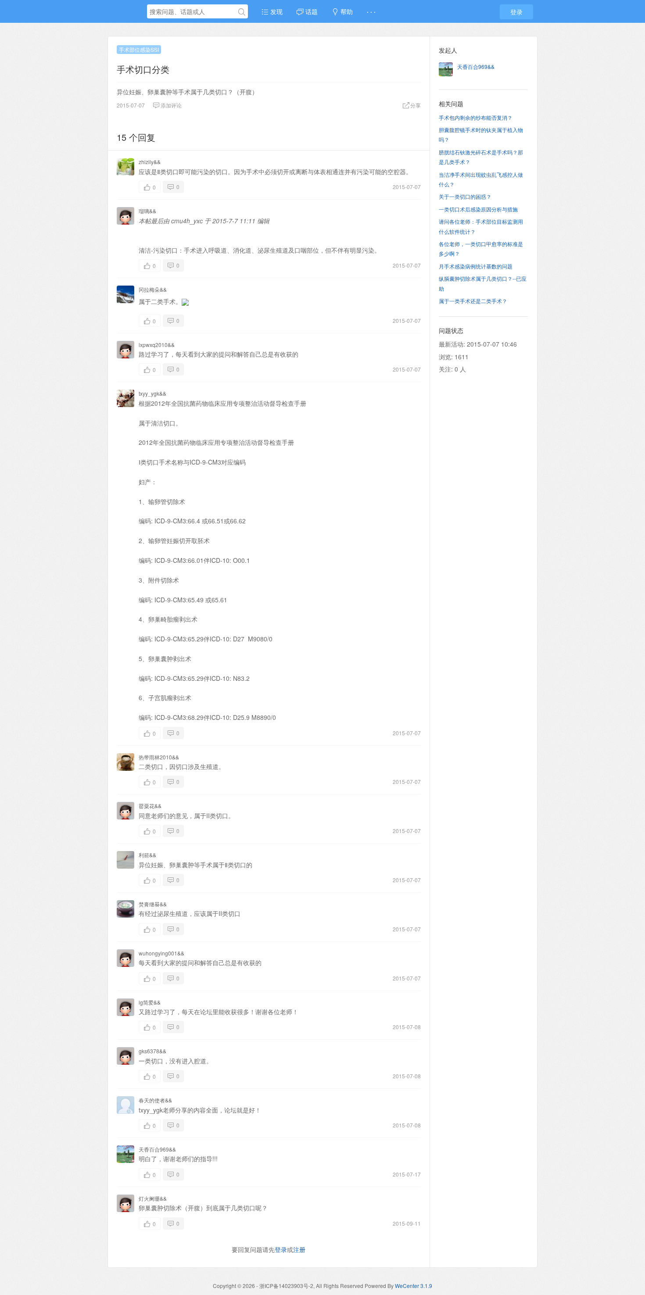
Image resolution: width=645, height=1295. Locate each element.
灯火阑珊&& (153, 1198)
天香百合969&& (157, 1149)
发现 (276, 11)
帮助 (346, 11)
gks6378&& (152, 1051)
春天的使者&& (155, 1100)
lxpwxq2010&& (157, 344)
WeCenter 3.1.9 (413, 1285)
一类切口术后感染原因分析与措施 (478, 209)
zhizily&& (150, 161)
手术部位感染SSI (139, 49)
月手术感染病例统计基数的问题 (475, 266)
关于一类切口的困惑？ (465, 196)
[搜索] (242, 12)
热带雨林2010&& (159, 757)
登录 (516, 11)
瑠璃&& (147, 211)
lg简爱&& (150, 1002)
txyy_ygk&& (152, 393)
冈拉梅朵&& (153, 289)
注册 (299, 1249)
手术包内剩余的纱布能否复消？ (475, 117)
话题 (311, 11)
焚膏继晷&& (153, 904)
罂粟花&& (150, 805)
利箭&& (147, 855)
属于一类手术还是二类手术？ (473, 300)
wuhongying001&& (161, 953)
